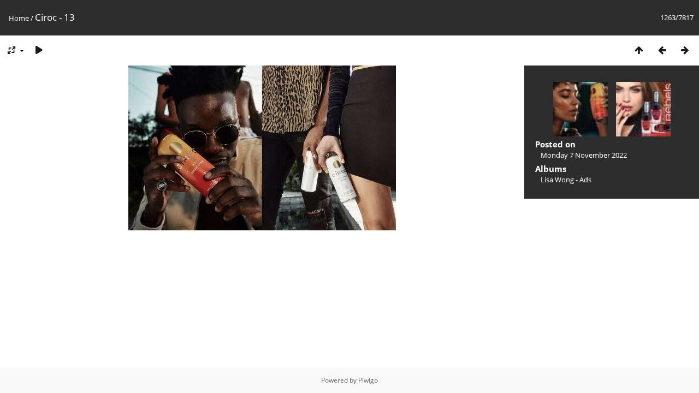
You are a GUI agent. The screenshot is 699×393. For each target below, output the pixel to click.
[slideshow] (38, 50)
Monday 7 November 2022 (584, 155)
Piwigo (368, 380)
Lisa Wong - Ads (566, 179)
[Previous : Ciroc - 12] (661, 50)
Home (19, 18)
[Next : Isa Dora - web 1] (684, 50)
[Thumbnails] (638, 50)
